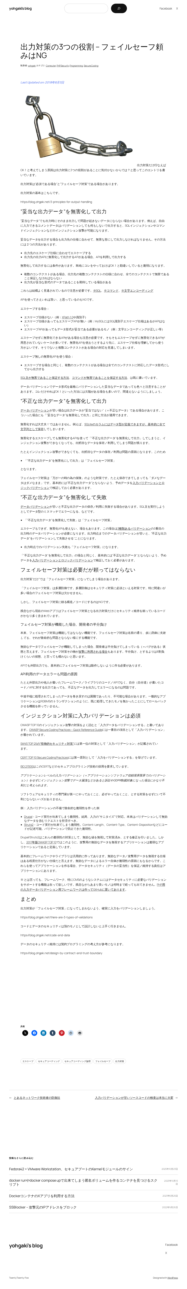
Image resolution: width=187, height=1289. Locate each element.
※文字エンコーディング (137, 291)
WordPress (172, 1277)
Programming (76, 65)
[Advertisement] (93, 994)
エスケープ (27, 1061)
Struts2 (28, 825)
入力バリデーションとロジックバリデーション (62, 560)
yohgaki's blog (20, 8)
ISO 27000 (26, 766)
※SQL (97, 291)
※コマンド (111, 291)
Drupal (28, 817)
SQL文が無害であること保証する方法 (44, 378)
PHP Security (63, 65)
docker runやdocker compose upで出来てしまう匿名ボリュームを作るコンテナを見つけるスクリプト (83, 1182)
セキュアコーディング (49, 1061)
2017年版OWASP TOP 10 (41, 842)
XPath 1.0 (67, 317)
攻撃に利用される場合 (93, 652)
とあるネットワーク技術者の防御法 (37, 1098)
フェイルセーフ (102, 1061)
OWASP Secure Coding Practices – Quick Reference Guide (65, 730)
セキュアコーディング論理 (77, 1061)
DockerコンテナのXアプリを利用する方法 (42, 1196)
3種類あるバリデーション (134, 528)
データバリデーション (34, 410)
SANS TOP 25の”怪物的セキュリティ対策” (47, 744)
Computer (51, 65)
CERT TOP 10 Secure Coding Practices (44, 757)
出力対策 (119, 1061)
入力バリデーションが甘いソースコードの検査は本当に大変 (134, 1098)
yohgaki (32, 65)
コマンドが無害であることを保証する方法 (99, 378)
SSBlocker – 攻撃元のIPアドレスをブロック (43, 1207)
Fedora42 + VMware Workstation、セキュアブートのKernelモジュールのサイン (71, 1169)
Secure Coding (91, 65)
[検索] (119, 8)
